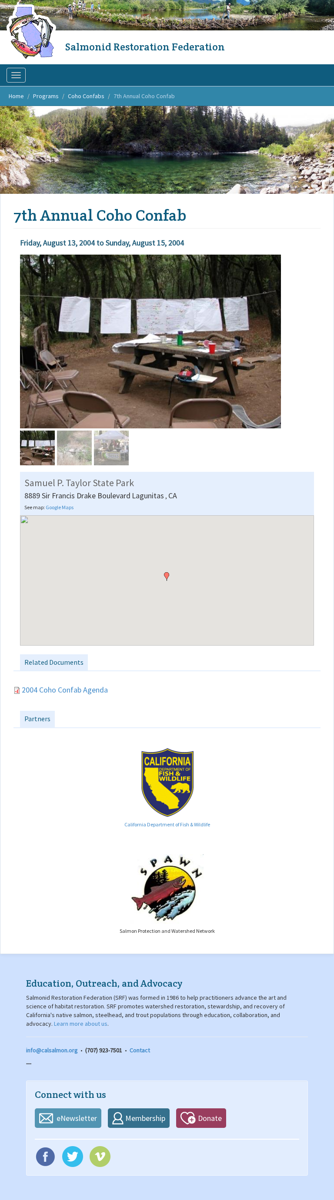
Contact (140, 1050)
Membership (145, 1118)
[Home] (33, 32)
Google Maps (59, 507)
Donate (210, 1118)
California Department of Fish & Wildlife (167, 824)
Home (16, 96)
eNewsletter (77, 1118)
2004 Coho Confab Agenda (65, 690)
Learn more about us (80, 1024)
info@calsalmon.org (52, 1050)
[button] (166, 576)
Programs (46, 96)
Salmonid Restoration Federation (145, 46)
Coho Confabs (86, 96)
